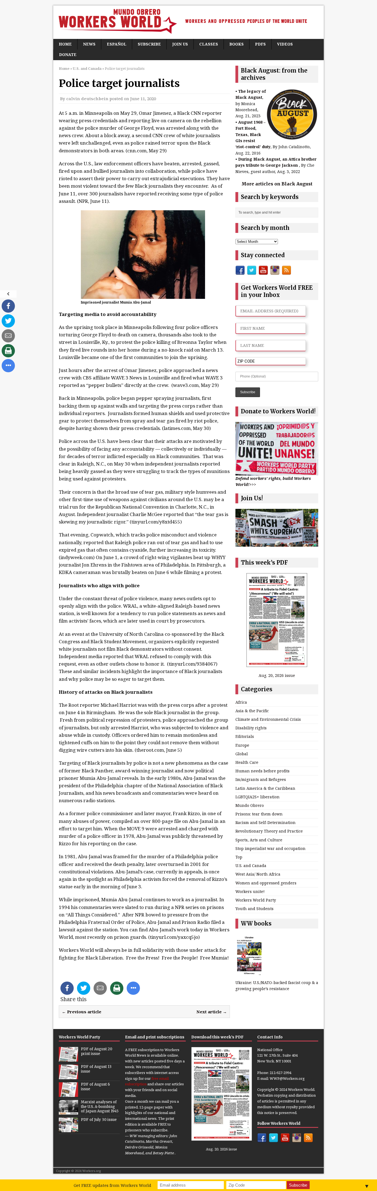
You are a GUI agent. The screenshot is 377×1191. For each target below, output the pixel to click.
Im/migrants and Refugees (260, 779)
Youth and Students (254, 908)
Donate (67, 54)
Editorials (244, 736)
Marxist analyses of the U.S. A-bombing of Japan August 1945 (99, 1107)
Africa (241, 702)
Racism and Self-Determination (265, 822)
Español (116, 44)
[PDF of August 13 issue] (68, 1076)
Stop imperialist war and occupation (270, 848)
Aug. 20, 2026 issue (277, 675)
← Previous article (81, 1011)
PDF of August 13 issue (96, 1069)
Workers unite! (250, 891)
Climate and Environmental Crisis (268, 719)
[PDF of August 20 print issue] (68, 1058)
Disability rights (251, 727)
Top (238, 857)
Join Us (180, 44)
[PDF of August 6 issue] (68, 1093)
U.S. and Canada (250, 865)
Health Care (246, 762)
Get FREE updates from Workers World (112, 1185)
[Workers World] (188, 22)
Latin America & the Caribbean (265, 788)
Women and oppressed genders (265, 883)
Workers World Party (255, 900)
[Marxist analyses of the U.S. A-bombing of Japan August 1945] (68, 1111)
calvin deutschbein (87, 98)
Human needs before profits (262, 770)
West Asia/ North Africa (257, 874)
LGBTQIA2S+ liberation (257, 796)
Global (241, 753)
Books (236, 44)
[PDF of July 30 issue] (68, 1129)
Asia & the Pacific (252, 710)
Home (65, 44)
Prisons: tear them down (259, 814)
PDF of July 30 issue (99, 1119)
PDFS (260, 44)
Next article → (212, 1011)
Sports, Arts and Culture (258, 839)
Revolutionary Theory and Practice (269, 831)
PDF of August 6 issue (95, 1086)
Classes (208, 44)
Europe (242, 745)
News (89, 44)
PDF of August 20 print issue (96, 1051)
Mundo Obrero (249, 805)
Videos (285, 44)
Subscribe (149, 44)
